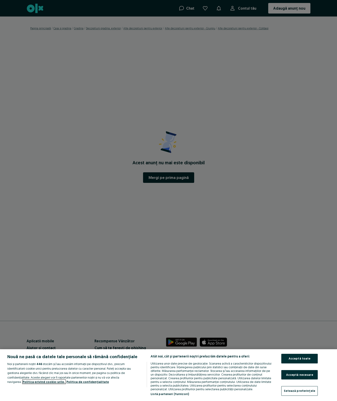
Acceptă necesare (299, 374)
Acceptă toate (300, 358)
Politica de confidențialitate (87, 382)
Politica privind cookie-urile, (44, 382)
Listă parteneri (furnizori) (170, 394)
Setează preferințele (299, 391)
